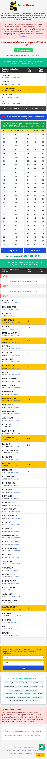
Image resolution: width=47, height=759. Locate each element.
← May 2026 (12, 251)
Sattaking (13, 753)
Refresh (40, 755)
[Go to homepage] (23, 6)
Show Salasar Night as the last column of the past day (23, 117)
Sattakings (28, 753)
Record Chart (15, 77)
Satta (35, 753)
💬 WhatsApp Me (23, 50)
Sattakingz (35, 750)
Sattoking (16, 750)
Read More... (23, 36)
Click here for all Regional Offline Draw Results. (23, 108)
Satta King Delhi (26, 750)
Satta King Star (7, 750)
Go (23, 668)
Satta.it (43, 750)
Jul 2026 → (35, 251)
